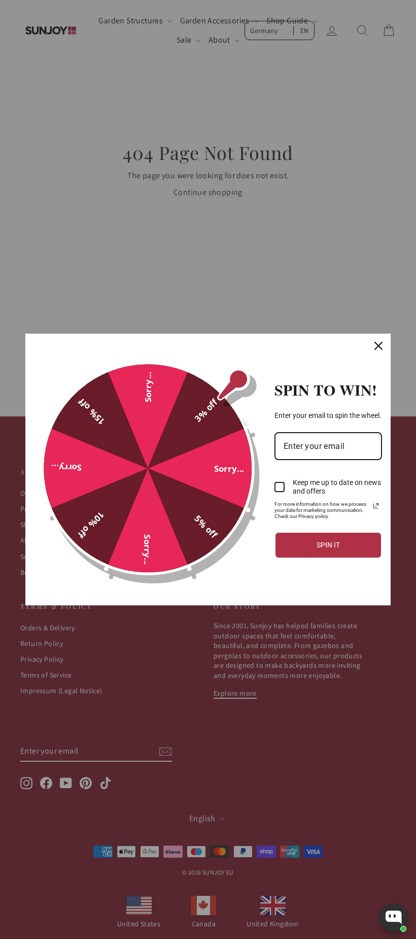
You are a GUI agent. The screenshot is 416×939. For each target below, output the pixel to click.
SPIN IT (328, 545)
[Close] (378, 346)
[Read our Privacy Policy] (376, 506)
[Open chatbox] (393, 917)
